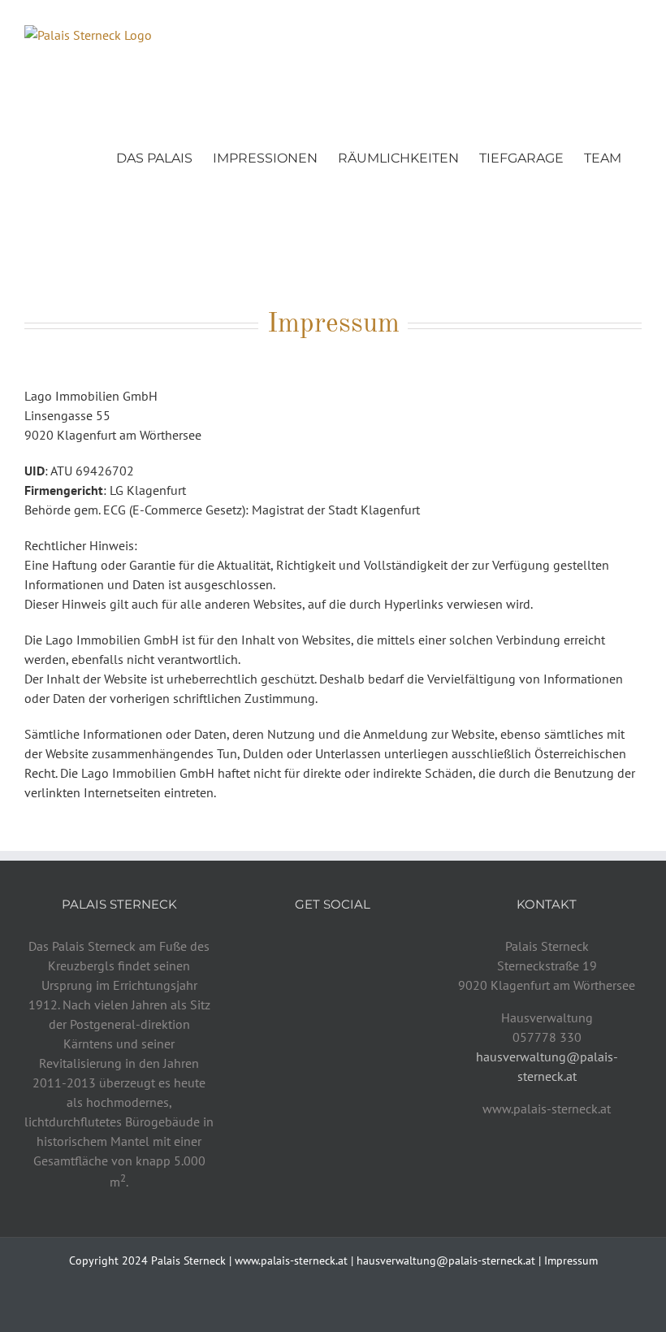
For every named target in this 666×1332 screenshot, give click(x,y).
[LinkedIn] (355, 946)
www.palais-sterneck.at (291, 1260)
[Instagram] (333, 946)
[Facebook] (311, 946)
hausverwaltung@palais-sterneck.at (446, 1260)
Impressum (571, 1260)
